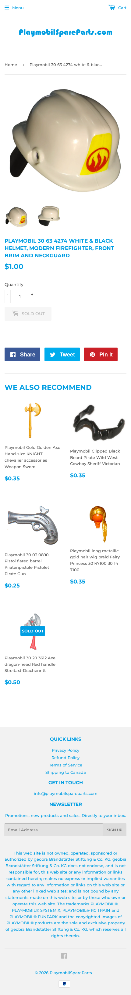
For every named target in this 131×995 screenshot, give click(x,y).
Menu (18, 7)
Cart (121, 7)
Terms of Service (65, 764)
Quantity (14, 284)
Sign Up (114, 830)
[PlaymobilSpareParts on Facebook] (64, 956)
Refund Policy (65, 757)
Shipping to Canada (65, 772)
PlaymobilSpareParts (71, 972)
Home (11, 64)
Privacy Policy (65, 750)
